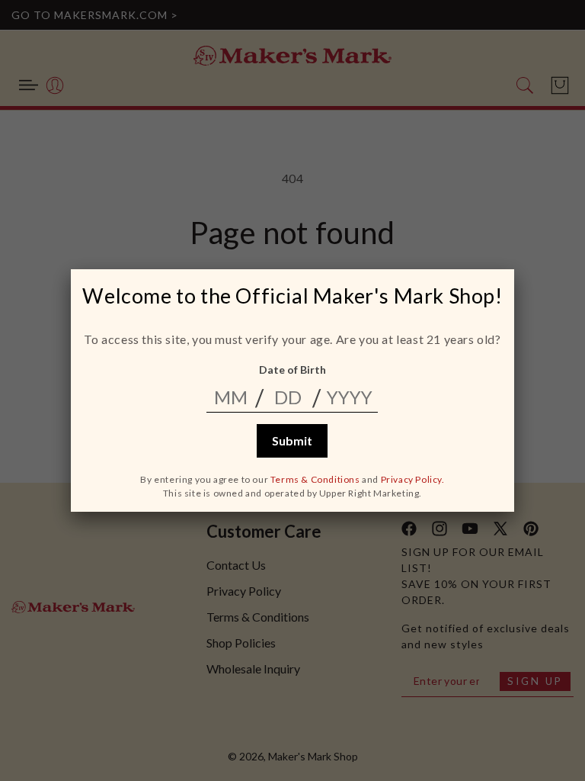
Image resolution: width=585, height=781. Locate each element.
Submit (292, 440)
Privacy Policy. (413, 479)
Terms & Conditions (315, 479)
